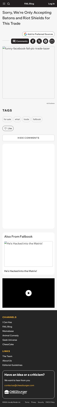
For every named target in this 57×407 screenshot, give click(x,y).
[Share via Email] (52, 41)
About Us (7, 360)
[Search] (8, 4)
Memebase (8, 331)
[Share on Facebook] (32, 41)
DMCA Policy (50, 402)
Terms (27, 402)
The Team (7, 356)
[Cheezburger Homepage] (28, 393)
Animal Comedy (10, 335)
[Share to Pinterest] (45, 41)
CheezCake (8, 344)
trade (26, 119)
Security (41, 402)
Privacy (33, 402)
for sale (7, 119)
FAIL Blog (29, 3)
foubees (52, 103)
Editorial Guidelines (12, 365)
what (17, 119)
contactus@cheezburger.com (19, 385)
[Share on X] (39, 41)
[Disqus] (28, 188)
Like (10, 128)
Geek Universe (9, 340)
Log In (51, 3)
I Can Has (7, 322)
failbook (37, 119)
